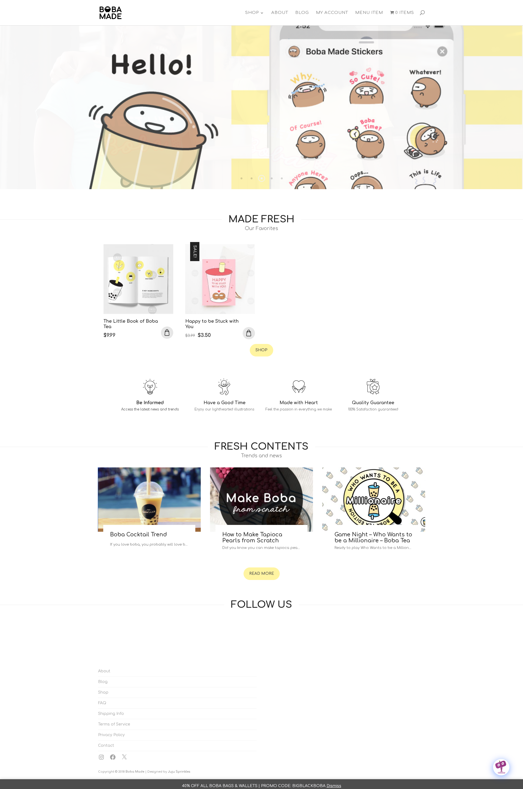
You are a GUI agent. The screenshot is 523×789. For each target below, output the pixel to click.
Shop (252, 13)
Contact (106, 745)
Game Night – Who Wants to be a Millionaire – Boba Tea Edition (373, 540)
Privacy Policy (111, 735)
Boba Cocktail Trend (138, 534)
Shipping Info (111, 714)
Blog (302, 13)
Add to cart (167, 333)
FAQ (102, 703)
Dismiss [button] (334, 786)
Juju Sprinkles (179, 771)
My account (332, 13)
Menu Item (369, 13)
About (279, 13)
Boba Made (135, 771)
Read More (261, 574)
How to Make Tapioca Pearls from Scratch (252, 537)
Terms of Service (114, 724)
